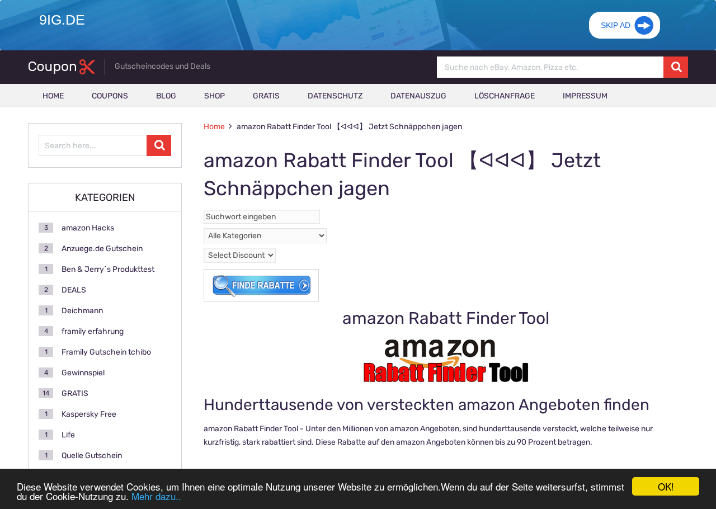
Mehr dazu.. (156, 496)
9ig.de (62, 19)
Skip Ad (615, 25)
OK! (666, 486)
